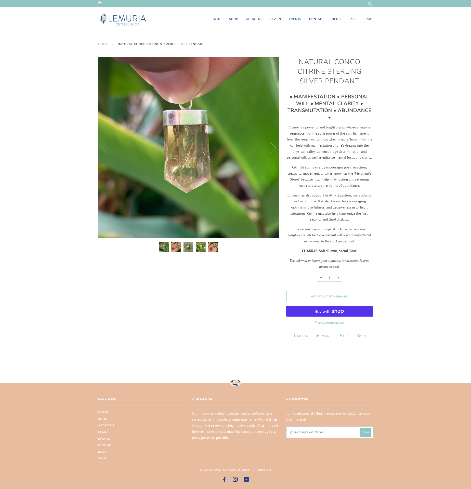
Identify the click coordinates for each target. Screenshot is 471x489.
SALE (353, 19)
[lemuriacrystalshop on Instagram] (235, 480)
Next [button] (270, 147)
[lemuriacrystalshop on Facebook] (224, 480)
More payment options (329, 322)
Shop (233, 19)
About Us (254, 19)
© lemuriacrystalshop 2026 (225, 469)
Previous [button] (106, 147)
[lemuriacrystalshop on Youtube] (246, 480)
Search (264, 469)
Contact (316, 19)
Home (216, 19)
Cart (369, 19)
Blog (336, 19)
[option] (188, 147)
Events (295, 19)
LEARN (275, 19)
